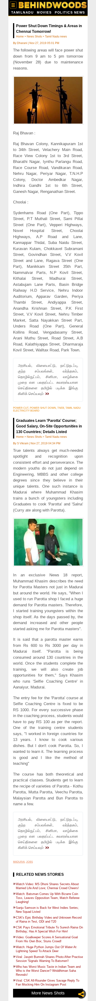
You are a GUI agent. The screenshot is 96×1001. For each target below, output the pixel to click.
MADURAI (19, 861)
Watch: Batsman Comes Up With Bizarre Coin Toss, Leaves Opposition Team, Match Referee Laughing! (47, 898)
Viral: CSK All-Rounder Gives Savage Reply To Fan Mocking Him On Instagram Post (47, 982)
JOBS (29, 861)
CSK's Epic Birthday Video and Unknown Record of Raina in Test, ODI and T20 (49, 919)
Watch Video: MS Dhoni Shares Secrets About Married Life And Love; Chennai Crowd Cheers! (48, 886)
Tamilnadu (22, 12)
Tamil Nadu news (56, 36)
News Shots (34, 36)
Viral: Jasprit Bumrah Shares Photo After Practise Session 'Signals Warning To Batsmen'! (49, 959)
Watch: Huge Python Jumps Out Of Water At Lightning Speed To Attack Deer (46, 949)
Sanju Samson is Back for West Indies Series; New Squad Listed (47, 909)
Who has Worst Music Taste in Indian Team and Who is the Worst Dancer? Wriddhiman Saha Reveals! (48, 970)
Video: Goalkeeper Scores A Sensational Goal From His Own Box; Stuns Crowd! (47, 939)
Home (20, 36)
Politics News (70, 12)
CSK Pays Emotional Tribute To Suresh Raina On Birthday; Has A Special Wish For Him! (49, 929)
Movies (44, 12)
